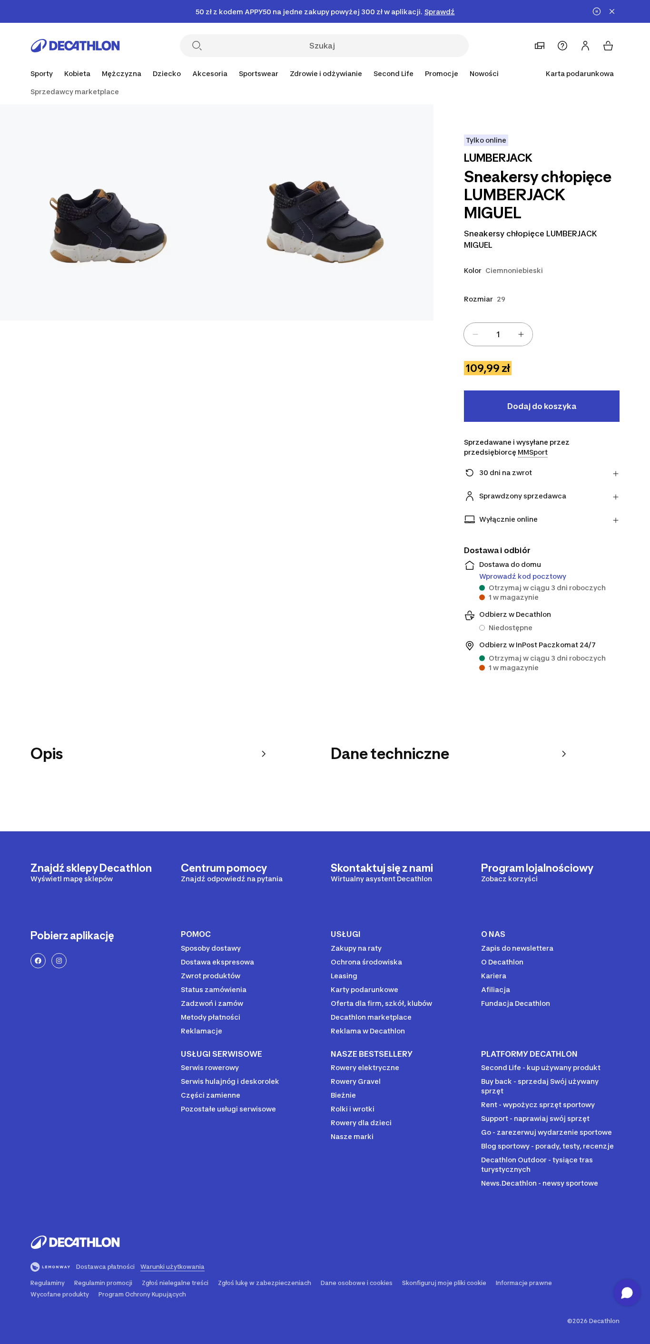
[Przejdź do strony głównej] (75, 45)
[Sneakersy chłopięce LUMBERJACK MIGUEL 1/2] (325, 212)
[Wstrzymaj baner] (596, 11)
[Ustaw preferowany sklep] (539, 45)
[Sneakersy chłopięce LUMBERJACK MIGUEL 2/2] (108, 212)
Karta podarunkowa (580, 73)
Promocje (441, 73)
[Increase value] (521, 334)
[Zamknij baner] (612, 11)
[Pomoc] (562, 45)
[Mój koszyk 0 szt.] (608, 45)
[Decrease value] (475, 334)
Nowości (484, 73)
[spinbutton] (498, 334)
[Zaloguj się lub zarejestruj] (585, 45)
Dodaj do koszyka (541, 406)
